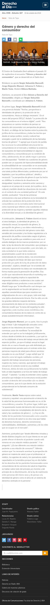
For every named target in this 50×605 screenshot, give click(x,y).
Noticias (5, 580)
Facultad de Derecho (32, 601)
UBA (43, 601)
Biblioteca (6, 565)
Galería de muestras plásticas (13, 588)
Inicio (4, 18)
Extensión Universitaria (11, 569)
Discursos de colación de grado (14, 592)
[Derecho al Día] (9, 5)
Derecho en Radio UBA (11, 584)
